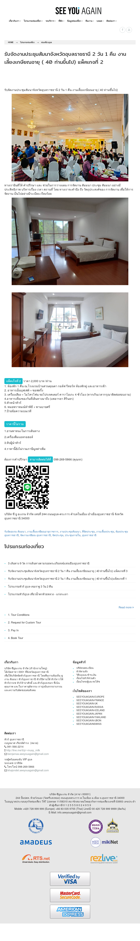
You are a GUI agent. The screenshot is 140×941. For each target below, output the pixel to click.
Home (10, 42)
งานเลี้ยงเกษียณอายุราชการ (42, 531)
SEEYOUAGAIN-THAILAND (91, 717)
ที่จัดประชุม (88, 531)
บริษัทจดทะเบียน (85, 668)
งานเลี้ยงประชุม (105, 531)
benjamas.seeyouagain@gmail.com (28, 754)
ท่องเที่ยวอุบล (46, 42)
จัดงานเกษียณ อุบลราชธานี (35, 535)
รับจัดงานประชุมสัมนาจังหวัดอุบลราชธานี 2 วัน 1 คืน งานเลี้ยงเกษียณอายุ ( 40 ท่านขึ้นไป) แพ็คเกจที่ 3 (67, 571)
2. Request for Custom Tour (24, 622)
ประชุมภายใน (73, 535)
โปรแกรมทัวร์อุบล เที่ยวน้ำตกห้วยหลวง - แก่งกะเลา (38, 594)
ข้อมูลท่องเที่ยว (74, 20)
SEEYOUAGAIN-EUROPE (90, 696)
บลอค (99, 20)
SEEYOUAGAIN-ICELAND (90, 710)
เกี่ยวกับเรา (14, 20)
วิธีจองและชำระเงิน (86, 674)
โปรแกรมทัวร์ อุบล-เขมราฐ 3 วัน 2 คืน (30, 586)
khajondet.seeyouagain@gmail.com (28, 770)
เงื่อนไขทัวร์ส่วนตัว (86, 678)
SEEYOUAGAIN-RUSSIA (89, 707)
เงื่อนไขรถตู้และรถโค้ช (88, 681)
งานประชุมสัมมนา (70, 531)
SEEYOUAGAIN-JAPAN (89, 713)
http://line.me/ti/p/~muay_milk (23, 750)
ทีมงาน (88, 20)
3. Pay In (13, 630)
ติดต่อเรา (110, 20)
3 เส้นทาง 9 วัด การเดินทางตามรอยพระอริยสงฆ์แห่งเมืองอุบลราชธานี (48, 563)
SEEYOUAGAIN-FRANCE (90, 700)
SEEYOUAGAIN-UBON (88, 720)
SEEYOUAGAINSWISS (89, 724)
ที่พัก (61, 20)
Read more (125, 607)
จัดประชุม (57, 535)
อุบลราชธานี (89, 535)
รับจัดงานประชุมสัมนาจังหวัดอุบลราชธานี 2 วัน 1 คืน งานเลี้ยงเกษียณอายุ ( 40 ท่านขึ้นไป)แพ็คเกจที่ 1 (67, 578)
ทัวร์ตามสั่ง (82, 671)
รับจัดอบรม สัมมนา (15, 531)
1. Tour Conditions (19, 615)
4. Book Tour (15, 638)
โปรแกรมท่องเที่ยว (32, 20)
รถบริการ (50, 20)
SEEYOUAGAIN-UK (87, 703)
